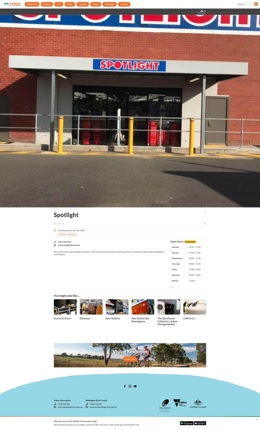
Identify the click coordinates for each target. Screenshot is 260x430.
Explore (47, 4)
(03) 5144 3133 (64, 242)
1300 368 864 (64, 404)
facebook (124, 386)
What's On (32, 4)
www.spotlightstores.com (69, 245)
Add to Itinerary (205, 213)
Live (59, 4)
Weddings (109, 4)
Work (69, 4)
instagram (130, 386)
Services (82, 4)
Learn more (130, 359)
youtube (135, 386)
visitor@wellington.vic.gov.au (70, 407)
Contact (124, 4)
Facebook (204, 223)
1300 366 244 (96, 404)
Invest (95, 4)
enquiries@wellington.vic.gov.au (103, 407)
